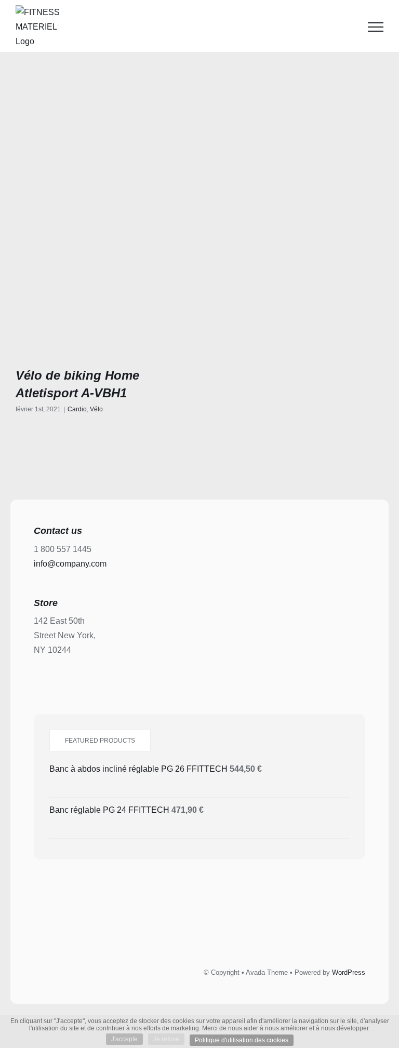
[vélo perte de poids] (104, 263)
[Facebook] (165, 934)
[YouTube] (235, 934)
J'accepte (124, 1039)
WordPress (348, 972)
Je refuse (166, 1039)
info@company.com (70, 563)
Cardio (77, 409)
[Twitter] (188, 934)
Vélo (96, 409)
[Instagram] (211, 934)
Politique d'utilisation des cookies (241, 1040)
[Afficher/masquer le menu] (376, 27)
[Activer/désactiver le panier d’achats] (349, 27)
